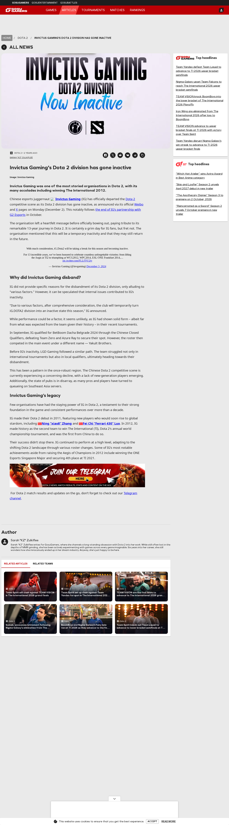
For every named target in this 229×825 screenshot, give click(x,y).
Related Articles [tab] (15, 563)
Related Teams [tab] (43, 563)
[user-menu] (221, 10)
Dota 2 (130, 199)
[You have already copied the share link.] (142, 155)
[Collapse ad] (114, 798)
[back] (4, 47)
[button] (105, 155)
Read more (168, 821)
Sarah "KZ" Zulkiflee (24, 540)
